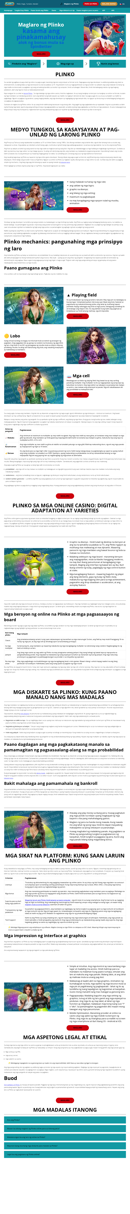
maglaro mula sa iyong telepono (37, 904)
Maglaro (41, 54)
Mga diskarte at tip (67, 10)
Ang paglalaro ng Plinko (12, 1085)
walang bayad (109, 4)
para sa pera (91, 4)
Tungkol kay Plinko (21, 10)
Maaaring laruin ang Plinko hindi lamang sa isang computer (48, 900)
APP (103, 10)
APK (112, 10)
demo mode (41, 773)
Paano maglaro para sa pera (87, 10)
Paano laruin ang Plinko (39, 10)
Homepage (8, 10)
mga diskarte (24, 714)
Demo (54, 10)
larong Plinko (28, 93)
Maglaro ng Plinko (71, 4)
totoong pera (65, 162)
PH (123, 4)
